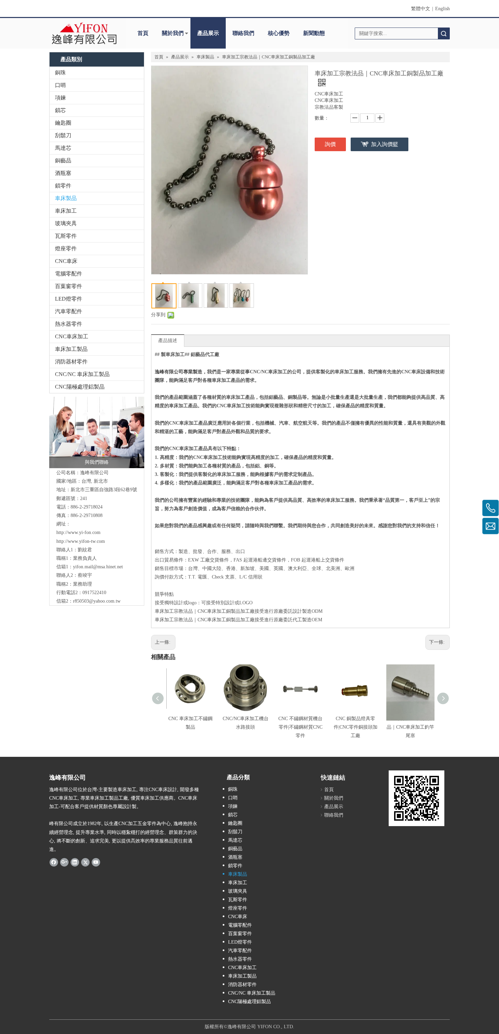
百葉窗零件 (68, 286)
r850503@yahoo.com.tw (97, 601)
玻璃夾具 (66, 223)
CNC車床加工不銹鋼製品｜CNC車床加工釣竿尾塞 (410, 727)
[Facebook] (54, 861)
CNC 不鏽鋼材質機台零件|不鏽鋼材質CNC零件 (300, 727)
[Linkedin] (75, 861)
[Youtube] (96, 861)
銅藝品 (63, 160)
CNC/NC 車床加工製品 (82, 374)
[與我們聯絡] (96, 432)
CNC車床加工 (71, 336)
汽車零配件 (68, 311)
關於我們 (173, 33)
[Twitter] (85, 861)
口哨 (60, 85)
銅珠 (60, 72)
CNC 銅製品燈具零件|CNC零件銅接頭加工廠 (355, 727)
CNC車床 (66, 261)
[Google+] (64, 861)
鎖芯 (60, 110)
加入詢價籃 (384, 144)
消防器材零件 (71, 361)
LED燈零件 (68, 299)
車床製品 (66, 198)
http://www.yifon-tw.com (80, 541)
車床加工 (66, 211)
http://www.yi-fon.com (78, 532)
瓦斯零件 (66, 236)
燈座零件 (66, 248)
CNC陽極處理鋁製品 (80, 387)
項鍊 (60, 98)
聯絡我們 (243, 33)
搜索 (443, 33)
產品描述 (167, 340)
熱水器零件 (68, 324)
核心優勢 (279, 33)
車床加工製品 (71, 349)
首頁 (142, 33)
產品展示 (208, 33)
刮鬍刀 (63, 135)
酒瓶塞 (63, 173)
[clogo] (84, 33)
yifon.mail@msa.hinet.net (98, 566)
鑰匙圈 (63, 123)
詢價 (330, 144)
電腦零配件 (68, 274)
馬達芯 (63, 148)
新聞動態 (314, 33)
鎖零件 (63, 186)
